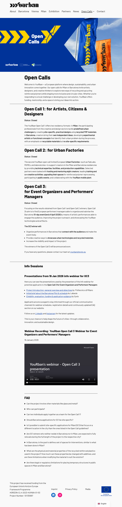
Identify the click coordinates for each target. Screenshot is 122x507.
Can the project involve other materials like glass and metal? (52, 403)
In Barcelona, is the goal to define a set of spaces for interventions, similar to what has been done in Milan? (60, 444)
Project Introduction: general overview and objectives (49, 290)
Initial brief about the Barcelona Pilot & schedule (47, 293)
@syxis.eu (81, 252)
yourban (73, 252)
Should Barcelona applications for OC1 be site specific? (50, 420)
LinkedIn (39, 313)
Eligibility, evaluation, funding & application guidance (48, 296)
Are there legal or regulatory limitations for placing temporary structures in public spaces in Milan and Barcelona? (60, 464)
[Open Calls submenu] (93, 11)
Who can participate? (36, 409)
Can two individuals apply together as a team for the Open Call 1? (54, 414)
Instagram (51, 313)
